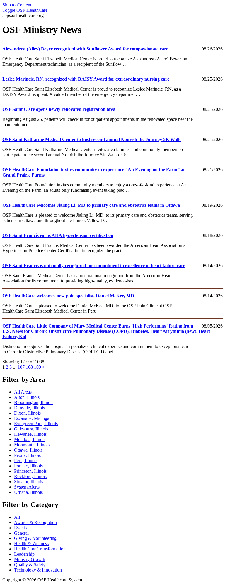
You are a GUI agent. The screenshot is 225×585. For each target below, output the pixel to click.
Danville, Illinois (29, 407)
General (21, 532)
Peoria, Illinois (27, 455)
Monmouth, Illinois (32, 444)
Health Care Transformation (40, 548)
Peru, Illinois (26, 460)
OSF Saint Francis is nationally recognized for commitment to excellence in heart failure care (93, 265)
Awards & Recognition (35, 522)
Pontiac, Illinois (28, 465)
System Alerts (27, 486)
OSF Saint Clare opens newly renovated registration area (58, 109)
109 (37, 366)
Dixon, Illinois (27, 413)
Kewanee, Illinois (30, 434)
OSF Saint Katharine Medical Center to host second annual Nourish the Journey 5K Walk (91, 139)
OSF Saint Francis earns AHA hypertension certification (57, 235)
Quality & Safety (29, 564)
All (17, 517)
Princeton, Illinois (30, 471)
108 (29, 366)
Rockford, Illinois (30, 476)
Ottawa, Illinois (28, 449)
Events (20, 527)
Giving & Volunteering (35, 538)
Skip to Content (16, 4)
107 (21, 366)
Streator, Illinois (28, 481)
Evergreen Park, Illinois (36, 423)
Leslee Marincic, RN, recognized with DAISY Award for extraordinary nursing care (85, 79)
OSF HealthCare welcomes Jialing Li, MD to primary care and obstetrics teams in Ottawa (91, 205)
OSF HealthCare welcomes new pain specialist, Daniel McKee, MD (68, 295)
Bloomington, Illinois (33, 402)
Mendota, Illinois (29, 439)
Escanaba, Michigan (33, 418)
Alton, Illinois (27, 397)
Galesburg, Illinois (31, 428)
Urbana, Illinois (28, 492)
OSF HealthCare (24, 10)
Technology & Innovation (38, 569)
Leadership (24, 554)
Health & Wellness (31, 543)
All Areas (23, 391)
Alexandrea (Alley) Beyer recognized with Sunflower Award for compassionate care (85, 48)
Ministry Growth (29, 559)
